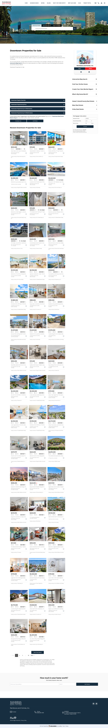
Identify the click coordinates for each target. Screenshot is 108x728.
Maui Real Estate (77, 105)
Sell (56, 25)
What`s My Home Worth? (59, 3)
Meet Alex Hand (72, 3)
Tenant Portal (87, 3)
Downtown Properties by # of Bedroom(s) (21, 108)
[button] (85, 79)
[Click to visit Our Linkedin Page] (89, 72)
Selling (49, 3)
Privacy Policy (23, 720)
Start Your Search (38, 652)
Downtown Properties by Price (18, 104)
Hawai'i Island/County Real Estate (83, 101)
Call (79, 68)
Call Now (35, 121)
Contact (14, 711)
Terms (63, 726)
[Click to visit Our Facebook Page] (81, 72)
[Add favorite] (26, 153)
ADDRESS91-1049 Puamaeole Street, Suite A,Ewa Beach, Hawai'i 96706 (72, 713)
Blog (79, 3)
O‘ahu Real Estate (78, 109)
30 (28, 655)
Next (32, 655)
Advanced (47, 25)
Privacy (66, 726)
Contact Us (18, 121)
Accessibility (59, 726)
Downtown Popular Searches (18, 100)
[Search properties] (74, 28)
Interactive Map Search (16, 63)
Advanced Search (34, 3)
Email (90, 68)
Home (26, 3)
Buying (42, 3)
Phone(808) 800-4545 (40, 712)
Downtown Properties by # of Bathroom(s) (22, 113)
